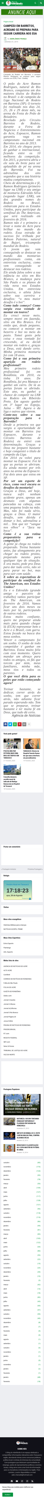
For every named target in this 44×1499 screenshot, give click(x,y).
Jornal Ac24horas (10, 1008)
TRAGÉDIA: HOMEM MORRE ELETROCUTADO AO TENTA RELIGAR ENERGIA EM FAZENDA (21, 1106)
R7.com (6, 1033)
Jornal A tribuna (9, 1004)
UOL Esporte (8, 952)
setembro (22, 1209)
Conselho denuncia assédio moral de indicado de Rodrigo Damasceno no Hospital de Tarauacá (12, 781)
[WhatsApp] (15, 724)
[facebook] (12, 1481)
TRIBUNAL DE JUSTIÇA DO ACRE (15, 1050)
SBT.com (7, 1042)
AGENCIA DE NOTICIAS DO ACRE (15, 966)
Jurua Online (8, 1021)
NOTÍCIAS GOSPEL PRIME (13, 929)
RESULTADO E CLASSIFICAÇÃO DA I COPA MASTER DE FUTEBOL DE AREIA (28, 1147)
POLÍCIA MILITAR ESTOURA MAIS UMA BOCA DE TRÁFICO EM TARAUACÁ (11, 754)
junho (22, 1196)
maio (22, 1192)
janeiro (22, 1175)
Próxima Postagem (35, 869)
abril (22, 1188)
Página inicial (8, 21)
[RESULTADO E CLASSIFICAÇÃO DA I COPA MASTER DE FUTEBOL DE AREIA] (9, 1148)
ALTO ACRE (8, 970)
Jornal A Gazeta (9, 1000)
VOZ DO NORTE (9, 1055)
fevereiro (22, 1179)
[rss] (32, 1481)
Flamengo (7, 948)
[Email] (24, 724)
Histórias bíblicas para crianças (15, 925)
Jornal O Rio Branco (11, 1012)
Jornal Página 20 (10, 1017)
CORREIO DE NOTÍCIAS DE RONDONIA (17, 979)
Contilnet (7, 975)
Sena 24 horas (9, 1046)
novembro (22, 1167)
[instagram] (22, 1481)
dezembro (22, 1171)
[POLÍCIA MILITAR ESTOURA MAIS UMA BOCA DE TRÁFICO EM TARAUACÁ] (12, 743)
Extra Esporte (8, 943)
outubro (22, 1163)
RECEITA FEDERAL (10, 1038)
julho (22, 1200)
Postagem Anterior (9, 869)
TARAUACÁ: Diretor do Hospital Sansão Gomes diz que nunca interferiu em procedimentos (31, 754)
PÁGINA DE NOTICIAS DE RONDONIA (17, 1025)
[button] (2, 3)
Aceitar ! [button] (8, 1495)
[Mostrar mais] (29, 724)
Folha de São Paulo (10, 983)
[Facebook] (6, 724)
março (22, 1184)
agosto (22, 1205)
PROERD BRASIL (10, 1029)
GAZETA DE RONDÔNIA (12, 991)
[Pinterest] (20, 724)
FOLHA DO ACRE (10, 987)
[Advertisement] (22, 819)
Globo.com (7, 996)
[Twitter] (10, 724)
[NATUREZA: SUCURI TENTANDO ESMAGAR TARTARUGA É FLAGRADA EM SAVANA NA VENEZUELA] (9, 1121)
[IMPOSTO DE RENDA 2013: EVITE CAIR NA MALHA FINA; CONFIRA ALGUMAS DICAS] (9, 1136)
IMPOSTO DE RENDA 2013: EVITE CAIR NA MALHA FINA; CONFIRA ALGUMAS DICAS (28, 1135)
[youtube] (17, 1481)
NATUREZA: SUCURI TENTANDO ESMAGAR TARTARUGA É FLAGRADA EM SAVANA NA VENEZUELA (28, 1122)
